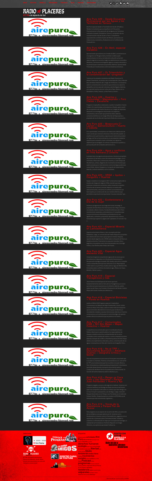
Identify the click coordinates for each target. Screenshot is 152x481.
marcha (79, 451)
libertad (95, 448)
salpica (91, 470)
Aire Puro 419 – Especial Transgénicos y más (101, 276)
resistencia (83, 469)
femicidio (94, 446)
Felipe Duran (89, 446)
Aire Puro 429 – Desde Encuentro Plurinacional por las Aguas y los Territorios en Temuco (106, 21)
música (92, 458)
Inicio (25, 3)
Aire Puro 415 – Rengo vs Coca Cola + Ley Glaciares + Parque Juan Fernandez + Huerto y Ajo (105, 379)
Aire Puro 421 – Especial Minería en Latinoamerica (105, 227)
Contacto (64, 3)
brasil (98, 439)
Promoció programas (94, 463)
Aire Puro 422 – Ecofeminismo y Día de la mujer (105, 200)
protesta (80, 465)
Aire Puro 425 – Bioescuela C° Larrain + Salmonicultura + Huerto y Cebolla (106, 125)
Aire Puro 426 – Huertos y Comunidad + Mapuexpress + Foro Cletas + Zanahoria (106, 99)
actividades (90, 437)
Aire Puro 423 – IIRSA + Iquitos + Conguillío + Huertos (106, 176)
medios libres (93, 453)
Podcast (81, 3)
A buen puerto (82, 437)
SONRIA (127, 478)
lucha (100, 449)
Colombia (85, 441)
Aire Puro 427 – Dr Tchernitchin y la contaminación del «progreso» (106, 73)
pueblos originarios (87, 465)
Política (92, 461)
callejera (80, 441)
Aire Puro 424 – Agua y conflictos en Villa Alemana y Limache (106, 151)
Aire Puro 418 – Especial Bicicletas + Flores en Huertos (107, 298)
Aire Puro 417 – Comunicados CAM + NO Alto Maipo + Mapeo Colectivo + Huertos (105, 324)
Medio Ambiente (85, 452)
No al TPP (96, 458)
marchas (83, 451)
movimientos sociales (86, 457)
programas (84, 463)
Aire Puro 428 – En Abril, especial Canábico (106, 48)
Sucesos (95, 470)
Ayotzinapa (94, 439)
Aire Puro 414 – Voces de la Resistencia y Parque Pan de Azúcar (103, 406)
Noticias (33, 3)
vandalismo (92, 472)
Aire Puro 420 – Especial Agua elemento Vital (104, 252)
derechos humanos (88, 443)
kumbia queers (87, 449)
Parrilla (43, 3)
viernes (96, 472)
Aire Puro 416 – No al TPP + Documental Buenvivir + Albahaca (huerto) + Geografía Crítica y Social (106, 351)
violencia (80, 474)
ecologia (82, 446)
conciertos (90, 441)
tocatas (98, 470)
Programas (53, 3)
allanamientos (87, 439)
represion (89, 467)
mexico (80, 456)
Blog (72, 3)
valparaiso (83, 472)
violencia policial (86, 474)
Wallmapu (92, 474)
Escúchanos (91, 3)
